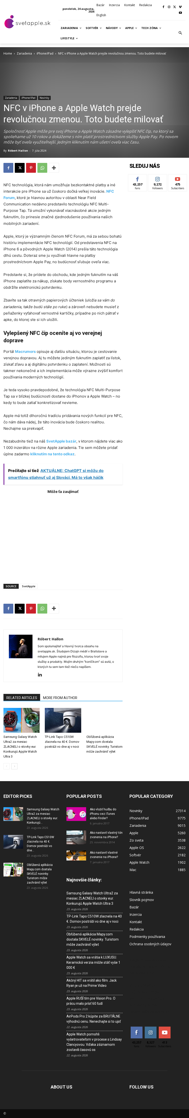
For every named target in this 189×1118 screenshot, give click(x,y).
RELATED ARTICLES (21, 698)
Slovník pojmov (141, 899)
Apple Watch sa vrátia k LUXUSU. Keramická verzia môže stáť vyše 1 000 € (93, 962)
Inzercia (135, 914)
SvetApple (28, 586)
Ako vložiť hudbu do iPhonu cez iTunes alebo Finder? (103, 814)
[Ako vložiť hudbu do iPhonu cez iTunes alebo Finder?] (76, 814)
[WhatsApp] (42, 168)
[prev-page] (6, 766)
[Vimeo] (180, 7)
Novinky (44, 98)
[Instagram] (169, 7)
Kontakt (135, 921)
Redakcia (136, 929)
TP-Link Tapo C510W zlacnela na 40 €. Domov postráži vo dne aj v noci (62, 741)
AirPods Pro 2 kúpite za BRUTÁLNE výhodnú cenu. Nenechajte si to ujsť (93, 1018)
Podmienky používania (147, 936)
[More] (54, 168)
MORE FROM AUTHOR (60, 698)
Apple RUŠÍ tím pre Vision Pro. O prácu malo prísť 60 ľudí (90, 1000)
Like (138, 178)
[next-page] (14, 766)
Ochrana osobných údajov (150, 944)
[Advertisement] (63, 536)
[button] (180, 33)
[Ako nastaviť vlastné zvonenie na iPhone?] (76, 855)
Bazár (134, 907)
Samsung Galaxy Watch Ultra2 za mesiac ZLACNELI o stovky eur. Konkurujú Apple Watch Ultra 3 (20, 746)
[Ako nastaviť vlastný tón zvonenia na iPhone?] (76, 837)
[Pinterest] (31, 168)
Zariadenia (24, 53)
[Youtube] (180, 13)
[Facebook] (163, 7)
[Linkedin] (42, 675)
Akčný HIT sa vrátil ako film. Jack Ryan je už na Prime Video (91, 983)
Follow (157, 178)
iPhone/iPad (45, 53)
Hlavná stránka (141, 892)
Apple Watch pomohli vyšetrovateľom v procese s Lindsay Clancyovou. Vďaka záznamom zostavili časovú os (94, 1042)
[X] (174, 7)
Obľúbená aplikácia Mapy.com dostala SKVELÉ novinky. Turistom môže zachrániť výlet (40, 873)
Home (7, 53)
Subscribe (177, 178)
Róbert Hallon (18, 150)
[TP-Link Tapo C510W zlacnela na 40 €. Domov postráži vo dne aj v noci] (63, 720)
